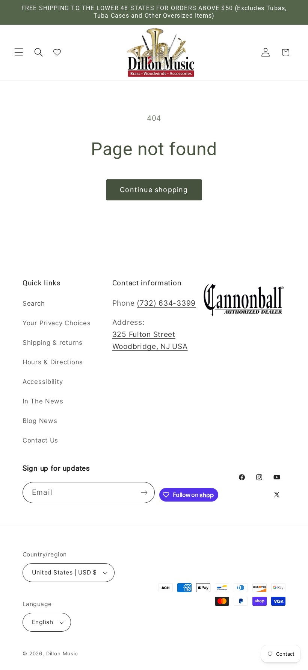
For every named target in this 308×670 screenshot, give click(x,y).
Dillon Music (62, 653)
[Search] (39, 52)
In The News (43, 401)
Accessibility (43, 381)
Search (34, 303)
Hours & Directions (53, 362)
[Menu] (19, 52)
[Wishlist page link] (57, 52)
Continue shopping (154, 190)
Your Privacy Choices (57, 323)
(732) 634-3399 (166, 303)
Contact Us (40, 440)
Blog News (40, 420)
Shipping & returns (53, 342)
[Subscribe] (144, 492)
